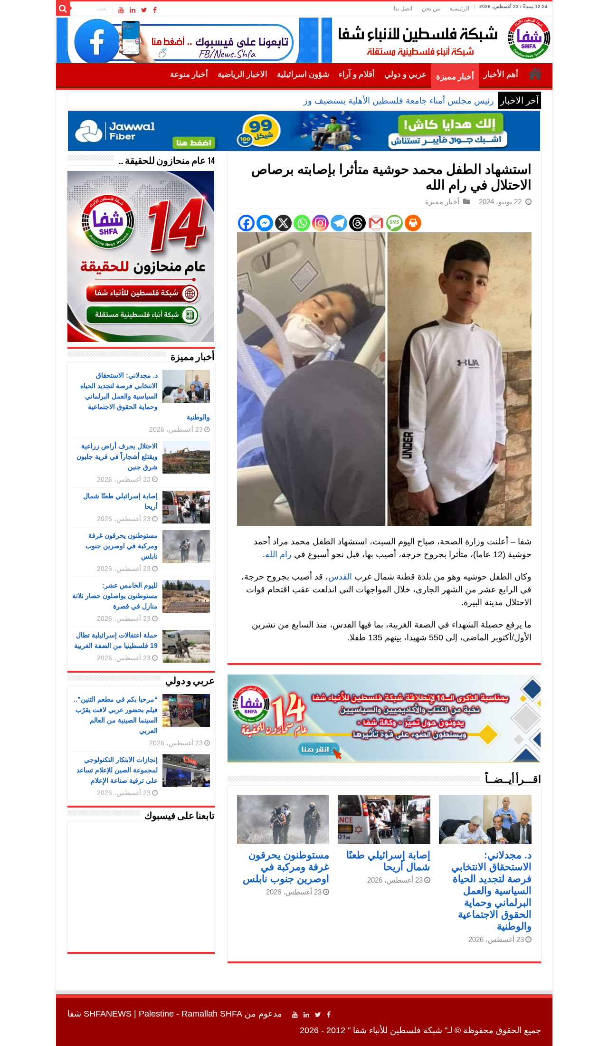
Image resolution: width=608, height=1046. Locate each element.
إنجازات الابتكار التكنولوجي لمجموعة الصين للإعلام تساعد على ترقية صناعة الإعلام (117, 770)
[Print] (413, 223)
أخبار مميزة (455, 76)
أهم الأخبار (501, 74)
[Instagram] (320, 223)
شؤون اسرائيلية (303, 74)
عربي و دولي (405, 74)
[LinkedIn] (132, 10)
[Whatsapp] (302, 223)
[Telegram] (339, 223)
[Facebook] (155, 10)
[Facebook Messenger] (264, 223)
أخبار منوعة (189, 74)
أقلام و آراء (357, 74)
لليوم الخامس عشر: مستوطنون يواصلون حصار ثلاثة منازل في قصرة (115, 595)
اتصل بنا (403, 8)
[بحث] (63, 8)
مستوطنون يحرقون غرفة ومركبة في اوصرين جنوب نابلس (286, 866)
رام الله (278, 554)
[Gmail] (376, 223)
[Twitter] (144, 10)
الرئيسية (459, 8)
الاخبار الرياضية (242, 74)
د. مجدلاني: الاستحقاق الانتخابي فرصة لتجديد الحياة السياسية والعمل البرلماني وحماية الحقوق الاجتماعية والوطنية (491, 890)
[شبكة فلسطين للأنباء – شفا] (442, 36)
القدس (340, 576)
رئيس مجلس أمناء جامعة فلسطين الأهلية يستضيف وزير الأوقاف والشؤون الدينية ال (346, 100)
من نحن (431, 8)
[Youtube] (121, 10)
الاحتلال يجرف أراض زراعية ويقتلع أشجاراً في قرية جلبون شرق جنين (117, 456)
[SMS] (394, 223)
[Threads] (357, 223)
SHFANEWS (108, 1013)
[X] (283, 223)
